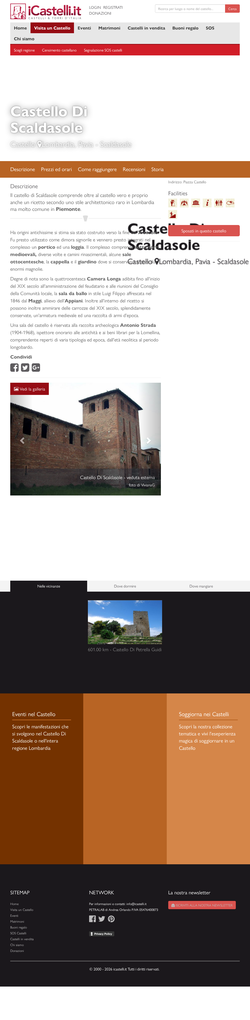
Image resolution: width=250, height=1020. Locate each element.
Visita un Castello (52, 28)
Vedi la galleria (32, 389)
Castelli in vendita (146, 28)
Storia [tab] (157, 169)
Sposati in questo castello (203, 230)
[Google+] (36, 368)
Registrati (113, 7)
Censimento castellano (59, 50)
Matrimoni (109, 28)
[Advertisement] (85, 538)
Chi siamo (24, 38)
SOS (210, 28)
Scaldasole (116, 143)
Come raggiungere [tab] (97, 169)
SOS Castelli (18, 933)
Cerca (232, 8)
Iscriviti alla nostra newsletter (204, 905)
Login (95, 7)
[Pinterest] (111, 920)
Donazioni (100, 13)
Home (20, 28)
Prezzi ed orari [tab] (56, 169)
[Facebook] (14, 368)
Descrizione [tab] (22, 169)
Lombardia (58, 143)
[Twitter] (25, 368)
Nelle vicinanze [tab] (48, 586)
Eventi (84, 28)
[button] (21, 439)
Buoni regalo (185, 28)
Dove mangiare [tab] (201, 586)
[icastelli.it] (46, 11)
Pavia (85, 143)
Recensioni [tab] (134, 169)
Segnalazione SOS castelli (103, 50)
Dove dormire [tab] (125, 586)
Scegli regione (24, 50)
